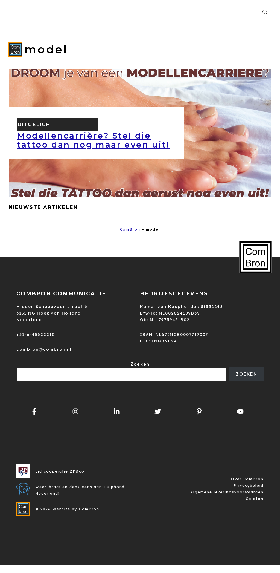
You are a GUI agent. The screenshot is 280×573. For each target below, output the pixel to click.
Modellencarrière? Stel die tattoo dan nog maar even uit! (93, 140)
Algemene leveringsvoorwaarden (227, 492)
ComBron (130, 229)
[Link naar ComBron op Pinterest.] (199, 411)
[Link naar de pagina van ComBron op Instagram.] (117, 411)
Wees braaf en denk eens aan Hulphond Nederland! (80, 490)
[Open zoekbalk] (265, 12)
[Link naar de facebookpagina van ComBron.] (34, 411)
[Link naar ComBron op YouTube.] (240, 411)
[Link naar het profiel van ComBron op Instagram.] (76, 411)
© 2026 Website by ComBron (67, 509)
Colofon (255, 498)
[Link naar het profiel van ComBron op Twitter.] (158, 411)
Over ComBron (247, 479)
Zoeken (140, 364)
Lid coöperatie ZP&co (59, 471)
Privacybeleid (249, 485)
